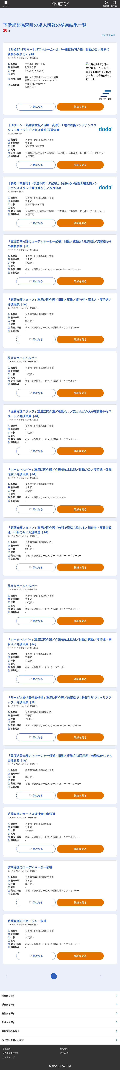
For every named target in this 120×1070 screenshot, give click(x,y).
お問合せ (64, 1053)
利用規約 (64, 1048)
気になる (38, 106)
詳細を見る (80, 106)
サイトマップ (8, 1057)
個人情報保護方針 (10, 1053)
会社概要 (6, 1048)
